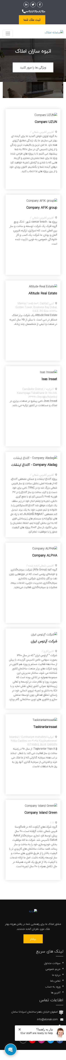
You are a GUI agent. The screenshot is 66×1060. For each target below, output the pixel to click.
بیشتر (33, 939)
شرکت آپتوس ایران (44, 641)
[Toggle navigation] (8, 33)
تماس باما (55, 980)
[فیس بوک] (40, 4)
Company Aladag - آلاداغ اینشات (34, 465)
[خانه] (33, 910)
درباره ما (56, 975)
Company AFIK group (41, 207)
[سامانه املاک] (54, 32)
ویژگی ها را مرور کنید (33, 67)
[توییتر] (33, 4)
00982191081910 (35, 11)
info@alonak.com (47, 1019)
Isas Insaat (49, 379)
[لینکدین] (26, 4)
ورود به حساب (52, 986)
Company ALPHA (44, 555)
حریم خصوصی (52, 969)
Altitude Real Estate (43, 293)
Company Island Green (41, 812)
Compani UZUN (46, 122)
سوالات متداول (52, 963)
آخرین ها (55, 992)
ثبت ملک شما (32, 19)
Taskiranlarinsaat (45, 727)
